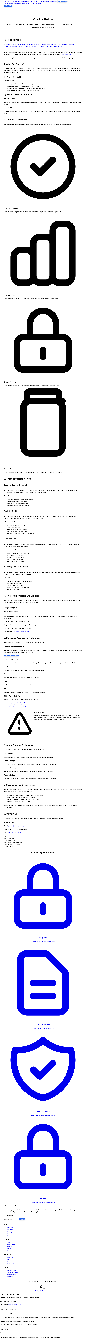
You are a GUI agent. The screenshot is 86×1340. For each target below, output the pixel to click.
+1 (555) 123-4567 (15, 833)
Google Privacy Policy (15, 1304)
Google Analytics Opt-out (17, 703)
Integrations (11, 1236)
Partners (36, 1)
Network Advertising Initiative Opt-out (21, 707)
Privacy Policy (66, 54)
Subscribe (22, 1219)
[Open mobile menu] (67, 1)
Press (9, 1249)
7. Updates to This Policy (45, 46)
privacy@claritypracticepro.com (18, 826)
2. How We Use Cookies (26, 44)
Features (25, 1)
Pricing (30, 1)
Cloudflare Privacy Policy (21, 631)
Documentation (12, 1262)
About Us (10, 1243)
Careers (9, 1247)
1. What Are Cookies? (11, 44)
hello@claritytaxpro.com (43, 1291)
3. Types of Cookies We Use (43, 44)
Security (10, 1234)
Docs (49, 1)
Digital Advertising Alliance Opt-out (20, 705)
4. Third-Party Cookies (59, 44)
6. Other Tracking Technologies (27, 46)
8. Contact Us (58, 46)
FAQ (52, 1)
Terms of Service (12, 1273)
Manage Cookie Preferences (11, 655)
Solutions (19, 1)
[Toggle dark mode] (57, 1)
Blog (55, 1)
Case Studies (43, 1)
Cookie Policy (11, 1275)
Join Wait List (62, 1)
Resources (10, 1258)
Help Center (11, 1264)
